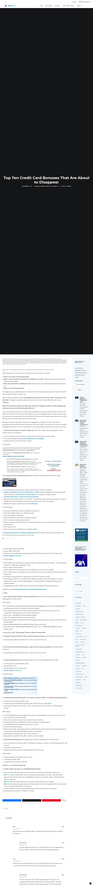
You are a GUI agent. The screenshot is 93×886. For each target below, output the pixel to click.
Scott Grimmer (66, 186)
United (84, 679)
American (78, 608)
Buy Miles (78, 628)
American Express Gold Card (83, 466)
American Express (41, 186)
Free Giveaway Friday (80, 651)
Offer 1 (6, 775)
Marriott (78, 660)
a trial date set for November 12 (26, 494)
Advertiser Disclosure (84, 1)
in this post (34, 503)
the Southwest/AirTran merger (34, 438)
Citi (57, 186)
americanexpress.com (34, 362)
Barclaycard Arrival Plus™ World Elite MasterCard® (20, 533)
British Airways (79, 625)
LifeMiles (77, 657)
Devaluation (83, 639)
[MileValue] (8, 5)
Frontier (78, 654)
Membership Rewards (80, 663)
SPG (83, 668)
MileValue (78, 665)
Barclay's (49, 186)
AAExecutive (78, 606)
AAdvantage (78, 603)
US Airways (78, 682)
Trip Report (78, 679)
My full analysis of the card (12, 556)
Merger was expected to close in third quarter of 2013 (21, 492)
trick (85, 676)
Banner (77, 622)
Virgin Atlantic (79, 688)
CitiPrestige (78, 633)
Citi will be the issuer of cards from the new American (21, 497)
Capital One (84, 628)
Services (57, 5)
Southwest (78, 668)
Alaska (84, 606)
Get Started (48, 5)
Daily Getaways (79, 636)
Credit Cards (6, 808)
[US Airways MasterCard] (9, 486)
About (79, 5)
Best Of (82, 622)
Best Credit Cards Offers (48, 369)
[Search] (90, 6)
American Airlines (79, 611)
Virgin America (79, 685)
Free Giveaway (79, 649)
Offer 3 (6, 784)
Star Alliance (79, 671)
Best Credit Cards (68, 5)
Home (41, 5)
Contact (74, 1)
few (46, 703)
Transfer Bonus (79, 676)
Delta (77, 639)
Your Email (79, 381)
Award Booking (83, 619)
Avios (77, 619)
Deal (85, 636)
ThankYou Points (79, 674)
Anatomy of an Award (80, 617)
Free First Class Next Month (80, 645)
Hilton (82, 654)
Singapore (84, 665)
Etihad (77, 642)
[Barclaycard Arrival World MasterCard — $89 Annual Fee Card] (9, 538)
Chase (54, 186)
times (49, 703)
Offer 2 (6, 782)
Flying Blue (82, 642)
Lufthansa (83, 657)
